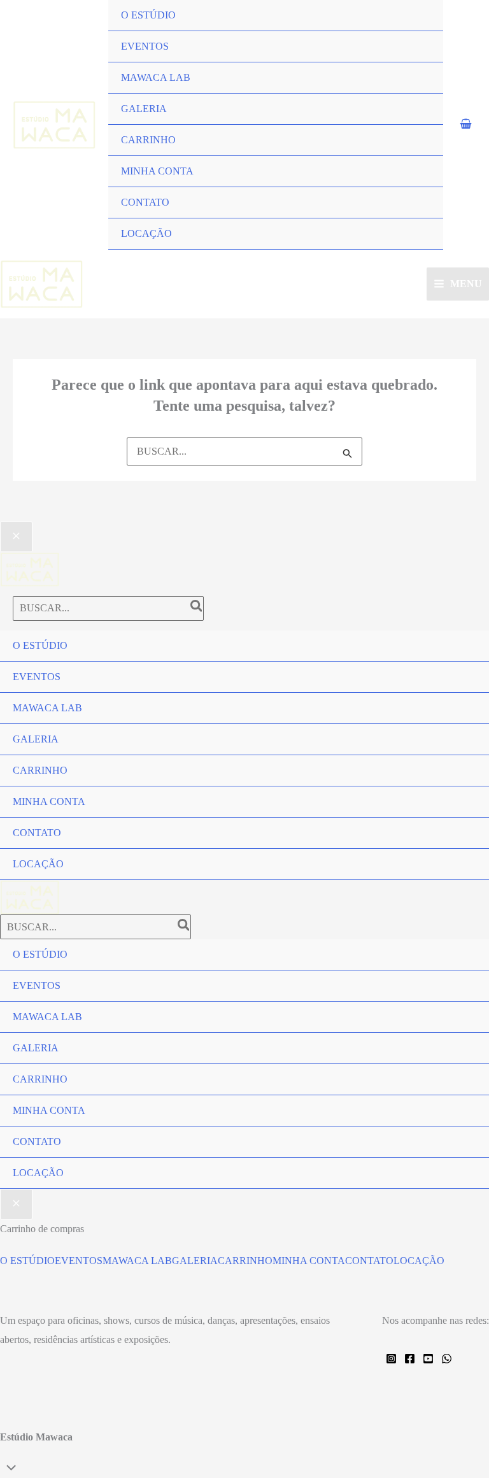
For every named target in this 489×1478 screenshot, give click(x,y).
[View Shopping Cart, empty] (466, 125)
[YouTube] (428, 1358)
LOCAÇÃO (146, 233)
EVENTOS (145, 46)
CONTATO (145, 202)
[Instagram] (391, 1358)
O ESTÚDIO (148, 15)
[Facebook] (409, 1358)
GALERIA (144, 108)
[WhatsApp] (446, 1358)
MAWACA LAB (155, 77)
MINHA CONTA (157, 171)
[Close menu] (16, 537)
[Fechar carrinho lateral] (16, 1204)
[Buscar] (197, 608)
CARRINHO (148, 139)
